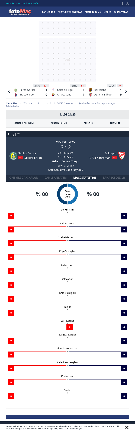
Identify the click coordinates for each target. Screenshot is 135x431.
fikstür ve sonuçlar (70, 12)
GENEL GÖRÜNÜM (24, 123)
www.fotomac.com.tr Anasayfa (22, 3)
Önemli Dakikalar (23, 178)
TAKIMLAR (115, 123)
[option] (30, 91)
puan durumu (93, 12)
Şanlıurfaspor (27, 153)
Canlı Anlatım (55, 178)
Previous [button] (9, 91)
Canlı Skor (20, 12)
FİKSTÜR (88, 123)
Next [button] (126, 91)
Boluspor (111, 153)
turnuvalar (121, 12)
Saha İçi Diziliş (114, 178)
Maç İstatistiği (84, 178)
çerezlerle (44, 428)
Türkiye (28, 103)
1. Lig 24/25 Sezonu (61, 103)
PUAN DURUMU (59, 123)
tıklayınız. (79, 428)
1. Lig (41, 103)
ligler (107, 12)
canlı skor (48, 12)
